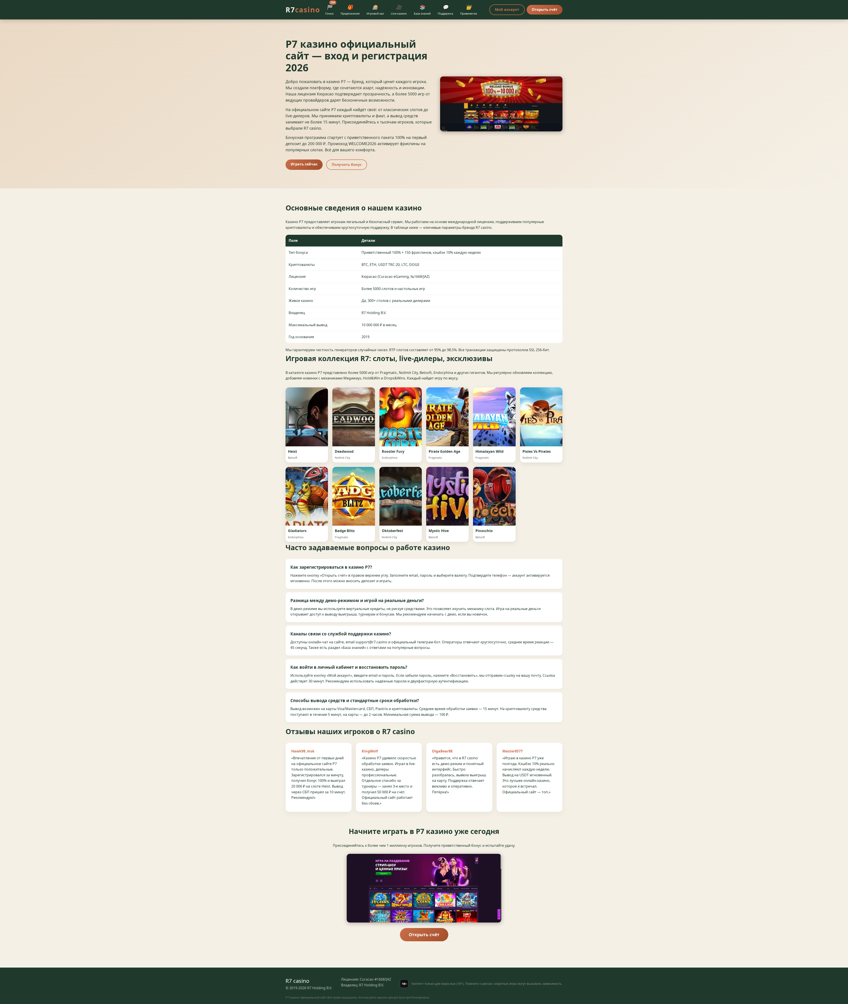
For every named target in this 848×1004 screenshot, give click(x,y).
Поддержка (445, 9)
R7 (303, 9)
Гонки (330, 8)
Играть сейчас (304, 164)
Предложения (350, 9)
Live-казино (399, 9)
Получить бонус (347, 164)
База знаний (422, 9)
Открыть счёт (544, 9)
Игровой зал (375, 9)
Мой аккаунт (507, 9)
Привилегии (468, 9)
